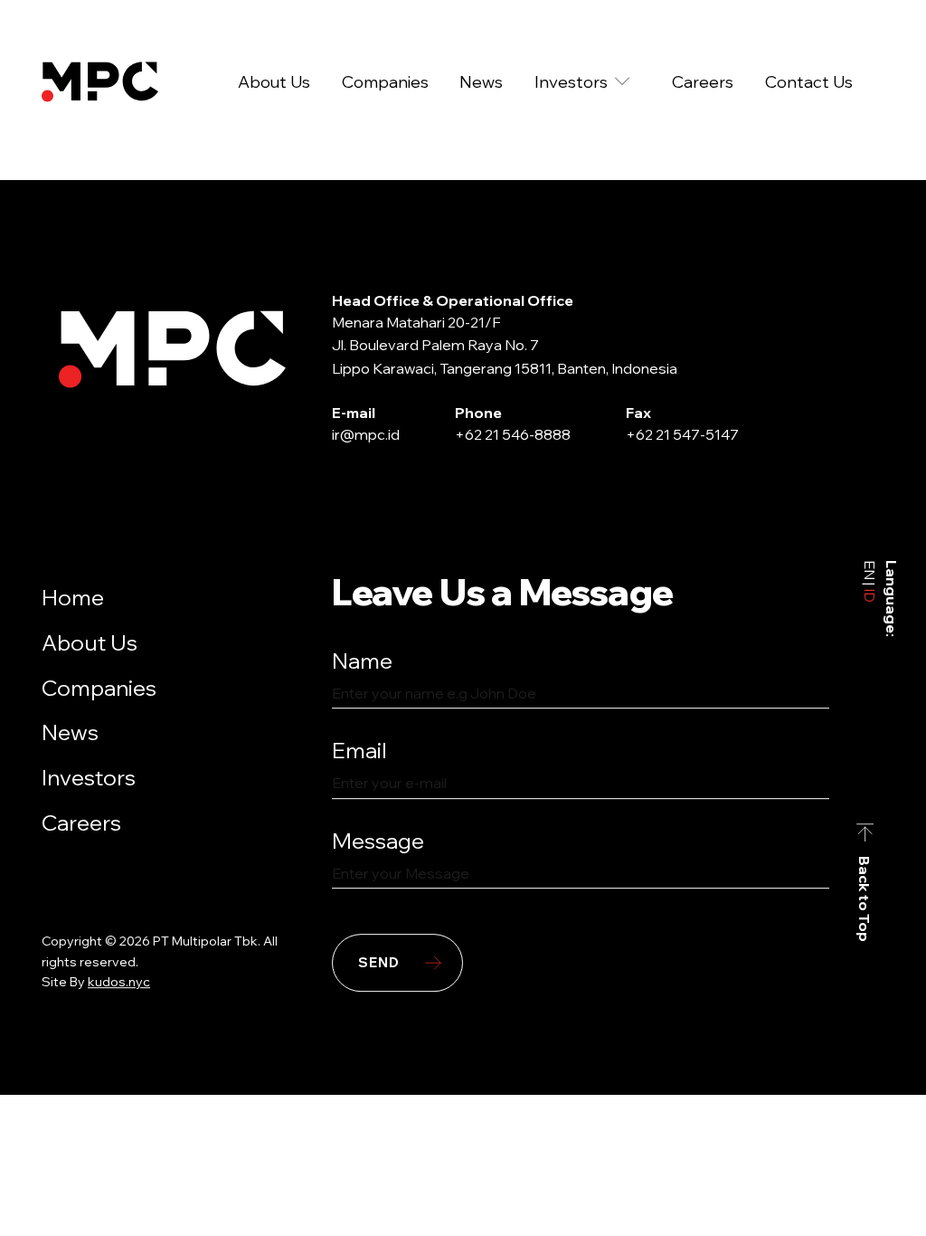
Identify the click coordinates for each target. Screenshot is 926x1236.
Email (359, 751)
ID (870, 593)
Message (378, 840)
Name (362, 660)
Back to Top (865, 899)
